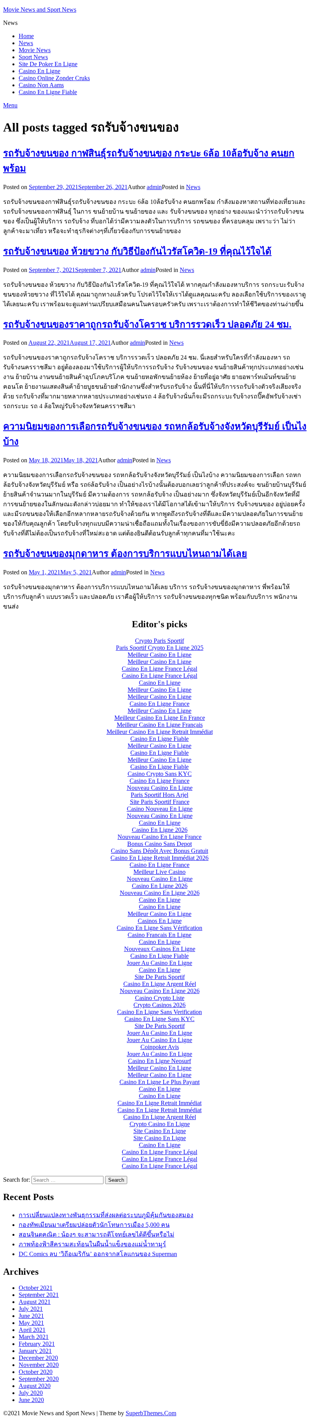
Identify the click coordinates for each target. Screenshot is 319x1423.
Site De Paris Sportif (160, 977)
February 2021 (37, 1344)
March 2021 (34, 1337)
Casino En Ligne (39, 71)
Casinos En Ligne (160, 921)
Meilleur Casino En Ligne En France (159, 717)
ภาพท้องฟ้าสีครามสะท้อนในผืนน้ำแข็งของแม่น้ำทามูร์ (92, 1244)
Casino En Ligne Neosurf (159, 1061)
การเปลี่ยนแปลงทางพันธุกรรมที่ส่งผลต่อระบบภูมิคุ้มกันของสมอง (106, 1215)
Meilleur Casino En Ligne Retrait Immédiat (160, 731)
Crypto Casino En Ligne (160, 1124)
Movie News (35, 50)
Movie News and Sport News (39, 9)
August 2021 (35, 1301)
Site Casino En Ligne (159, 1131)
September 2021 (39, 1294)
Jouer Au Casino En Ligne (159, 963)
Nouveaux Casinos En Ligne (159, 949)
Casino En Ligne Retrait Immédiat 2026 (159, 858)
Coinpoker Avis (159, 1047)
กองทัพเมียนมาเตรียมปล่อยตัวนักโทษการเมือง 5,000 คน (94, 1224)
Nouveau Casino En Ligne (160, 787)
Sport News (33, 57)
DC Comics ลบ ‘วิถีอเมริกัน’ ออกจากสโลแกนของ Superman (98, 1254)
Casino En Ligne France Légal (159, 668)
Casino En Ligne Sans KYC (159, 1019)
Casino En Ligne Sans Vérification (159, 928)
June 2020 (31, 1400)
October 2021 (36, 1287)
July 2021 (31, 1308)
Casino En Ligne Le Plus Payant (159, 1082)
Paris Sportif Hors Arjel (159, 794)
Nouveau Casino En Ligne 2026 (160, 893)
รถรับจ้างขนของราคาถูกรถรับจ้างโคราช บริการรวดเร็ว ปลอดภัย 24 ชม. (147, 324)
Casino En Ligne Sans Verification (159, 1012)
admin (154, 187)
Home (26, 36)
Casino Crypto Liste (159, 998)
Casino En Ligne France (159, 703)
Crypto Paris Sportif (159, 640)
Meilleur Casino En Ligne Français (160, 724)
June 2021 (31, 1315)
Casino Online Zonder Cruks (54, 78)
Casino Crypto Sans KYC (160, 773)
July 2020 (31, 1393)
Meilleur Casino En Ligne (159, 654)
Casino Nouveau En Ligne (160, 808)
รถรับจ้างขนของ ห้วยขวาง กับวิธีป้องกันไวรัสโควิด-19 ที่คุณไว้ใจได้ (137, 251)
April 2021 (32, 1329)
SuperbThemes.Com (151, 1413)
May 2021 (31, 1322)
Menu (10, 105)
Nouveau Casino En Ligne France (159, 836)
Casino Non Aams (41, 85)
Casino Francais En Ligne (159, 935)
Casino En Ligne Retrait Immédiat (159, 1103)
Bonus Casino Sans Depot (159, 843)
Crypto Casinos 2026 (159, 1005)
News (26, 43)
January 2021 (35, 1351)
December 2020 (38, 1358)
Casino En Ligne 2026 (160, 829)
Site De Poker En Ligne (48, 64)
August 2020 (35, 1386)
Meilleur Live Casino (159, 872)
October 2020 (36, 1372)
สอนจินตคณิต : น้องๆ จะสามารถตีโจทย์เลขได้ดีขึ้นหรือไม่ (96, 1234)
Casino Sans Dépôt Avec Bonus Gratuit (159, 850)
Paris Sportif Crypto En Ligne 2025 (159, 647)
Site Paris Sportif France (159, 801)
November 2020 (39, 1365)
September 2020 (39, 1379)
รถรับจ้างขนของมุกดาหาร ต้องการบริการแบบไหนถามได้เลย (125, 554)
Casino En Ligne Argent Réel (159, 984)
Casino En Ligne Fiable (48, 92)
